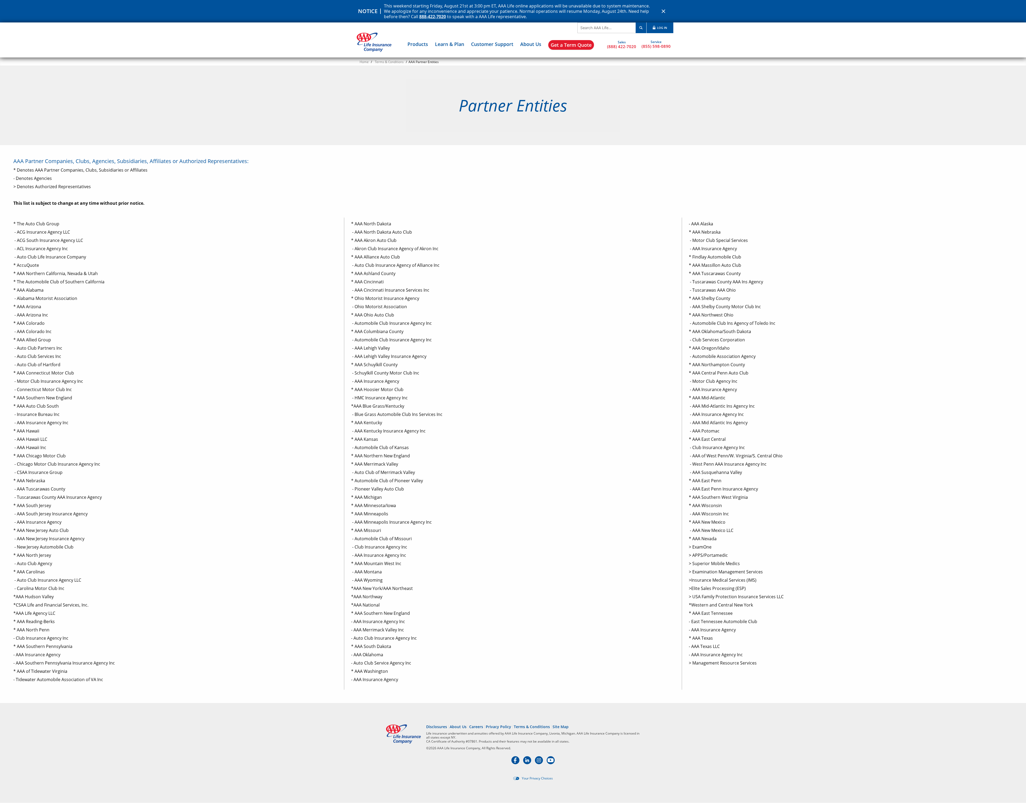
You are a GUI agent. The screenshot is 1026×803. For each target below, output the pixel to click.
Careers (476, 726)
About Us (530, 44)
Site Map (561, 726)
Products (417, 44)
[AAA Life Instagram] (539, 763)
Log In (661, 28)
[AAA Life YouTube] (551, 763)
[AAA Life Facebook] (515, 763)
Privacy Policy (498, 726)
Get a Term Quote (571, 45)
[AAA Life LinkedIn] (527, 763)
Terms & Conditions (389, 62)
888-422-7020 (432, 17)
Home (364, 62)
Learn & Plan (449, 44)
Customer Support (492, 44)
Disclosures (436, 726)
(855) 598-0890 (656, 46)
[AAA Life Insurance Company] (374, 42)
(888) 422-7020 (621, 46)
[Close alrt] (663, 11)
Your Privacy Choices (537, 778)
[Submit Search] (641, 27)
